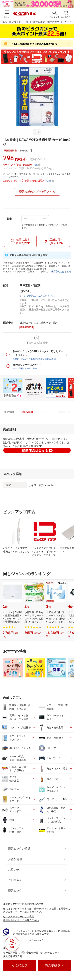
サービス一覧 (10, 952)
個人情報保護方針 (12, 956)
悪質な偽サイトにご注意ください (21, 920)
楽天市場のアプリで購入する (37, 191)
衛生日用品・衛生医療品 (46, 22)
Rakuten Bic (24, 14)
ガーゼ (67, 22)
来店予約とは (57, 271)
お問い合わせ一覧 (28, 952)
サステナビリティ (49, 952)
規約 (69, 271)
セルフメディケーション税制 (18, 916)
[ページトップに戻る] (68, 959)
